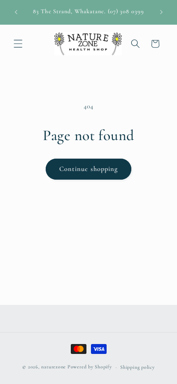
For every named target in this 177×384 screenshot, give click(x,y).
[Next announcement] (161, 12)
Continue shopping (88, 169)
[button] (18, 44)
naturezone (53, 367)
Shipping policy (137, 367)
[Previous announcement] (16, 12)
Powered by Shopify (90, 367)
